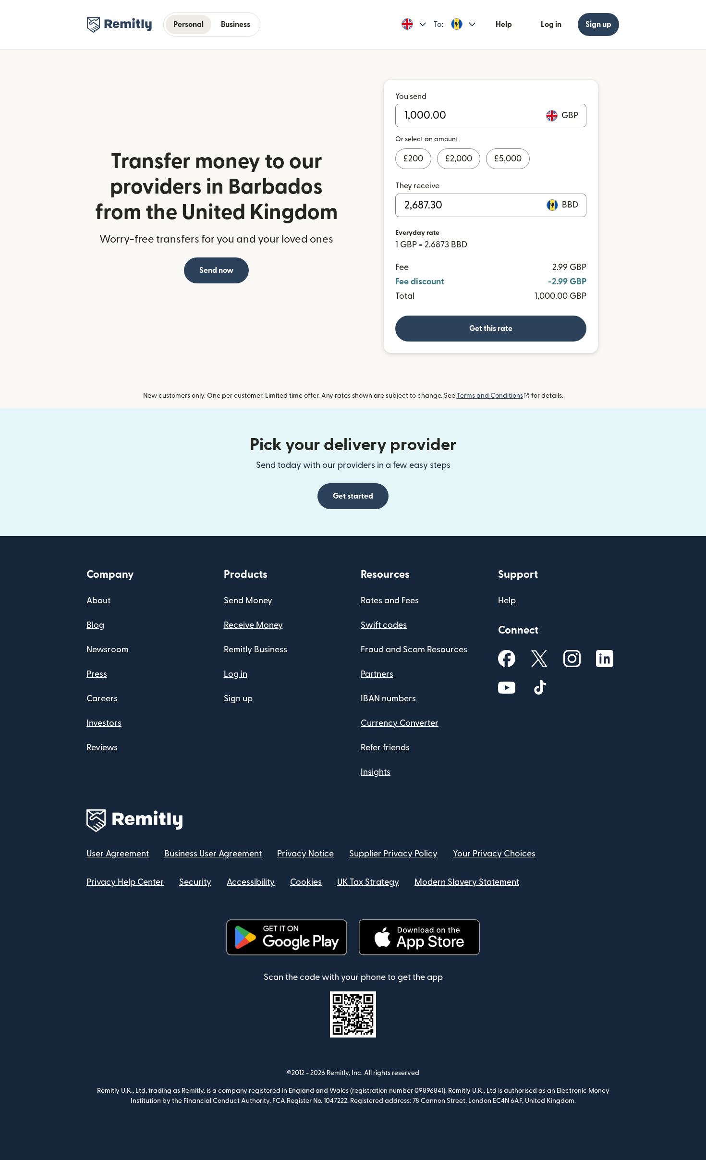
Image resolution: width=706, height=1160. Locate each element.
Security (195, 882)
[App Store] (419, 937)
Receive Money (253, 625)
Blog (95, 625)
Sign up (598, 24)
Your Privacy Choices (494, 854)
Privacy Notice (305, 854)
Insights (375, 772)
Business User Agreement (213, 854)
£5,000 (508, 159)
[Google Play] (286, 937)
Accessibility (251, 882)
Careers (102, 699)
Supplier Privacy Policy (393, 854)
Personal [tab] (188, 24)
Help (504, 24)
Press (96, 674)
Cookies (306, 882)
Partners (377, 674)
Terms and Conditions (493, 395)
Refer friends (385, 748)
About (98, 601)
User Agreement (117, 854)
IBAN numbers (388, 699)
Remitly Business (255, 650)
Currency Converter (399, 723)
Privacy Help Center (125, 882)
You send (410, 96)
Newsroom (107, 650)
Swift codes (384, 625)
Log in (551, 24)
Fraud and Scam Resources (414, 650)
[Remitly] (119, 25)
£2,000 (458, 159)
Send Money (248, 601)
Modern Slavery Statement (466, 882)
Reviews (102, 748)
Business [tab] (235, 24)
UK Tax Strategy (368, 882)
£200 (413, 159)
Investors (104, 723)
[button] (414, 24)
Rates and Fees (390, 601)
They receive (417, 186)
